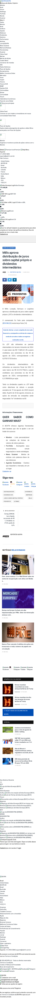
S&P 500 (13, 194)
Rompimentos (4, 71)
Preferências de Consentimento (10, 928)
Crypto (2, 80)
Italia (2, 176)
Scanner (2, 18)
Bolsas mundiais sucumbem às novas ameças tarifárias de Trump (24, 687)
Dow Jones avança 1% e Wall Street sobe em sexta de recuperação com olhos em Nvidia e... (18, 579)
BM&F (2, 86)
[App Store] (4, 945)
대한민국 (3, 182)
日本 (2, 180)
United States (5, 161)
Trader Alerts (4, 60)
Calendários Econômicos (8, 99)
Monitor (2, 5)
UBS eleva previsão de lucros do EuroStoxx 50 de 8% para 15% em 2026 (23, 761)
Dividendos (3, 35)
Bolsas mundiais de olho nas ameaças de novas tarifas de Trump (23, 699)
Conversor (3, 941)
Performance (4, 39)
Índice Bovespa (19, 185)
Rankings (3, 11)
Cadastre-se (4, 234)
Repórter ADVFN (15, 272)
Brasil (2, 165)
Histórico (3, 37)
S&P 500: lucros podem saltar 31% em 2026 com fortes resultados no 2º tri (23, 740)
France (3, 172)
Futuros (2, 82)
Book (1, 7)
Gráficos (2, 28)
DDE (1, 65)
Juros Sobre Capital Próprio (13, 498)
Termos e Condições (11, 956)
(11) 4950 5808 (5, 154)
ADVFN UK (4, 163)
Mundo (2, 16)
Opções (2, 31)
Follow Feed (3, 54)
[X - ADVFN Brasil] (14, 969)
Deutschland (5, 174)
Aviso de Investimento (7, 967)
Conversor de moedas (7, 63)
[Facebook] (24, 969)
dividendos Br (8, 495)
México (3, 178)
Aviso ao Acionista (9, 248)
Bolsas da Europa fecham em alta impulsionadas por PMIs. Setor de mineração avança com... (18, 612)
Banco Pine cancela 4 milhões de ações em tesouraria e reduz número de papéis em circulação (17, 646)
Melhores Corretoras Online (8, 924)
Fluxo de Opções (5, 69)
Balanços (3, 33)
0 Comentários (12, 275)
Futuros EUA (4, 84)
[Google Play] (4, 948)
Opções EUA (4, 88)
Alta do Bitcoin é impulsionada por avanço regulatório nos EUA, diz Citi (24, 750)
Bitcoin (11, 211)
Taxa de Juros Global (6, 101)
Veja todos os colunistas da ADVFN (16, 712)
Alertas (2, 56)
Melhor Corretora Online (7, 73)
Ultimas (16, 501)
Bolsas (2, 92)
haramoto (17, 692)
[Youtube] (3, 971)
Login (19, 848)
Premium (17, 150)
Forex (2, 77)
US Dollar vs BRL (20, 202)
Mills (30, 498)
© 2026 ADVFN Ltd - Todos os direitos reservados (15, 960)
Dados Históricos (5, 67)
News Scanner (4, 45)
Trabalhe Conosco (5, 911)
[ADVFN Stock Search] (0, 3)
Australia (3, 167)
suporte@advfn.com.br (7, 156)
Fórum (2, 9)
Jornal (2, 935)
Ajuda (2, 916)
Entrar (2, 150)
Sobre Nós (3, 909)
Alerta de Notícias (5, 48)
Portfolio (3, 14)
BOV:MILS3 (7, 323)
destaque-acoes (9, 491)
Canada (3, 169)
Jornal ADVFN (4, 43)
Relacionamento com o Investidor (10, 913)
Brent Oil (13, 219)
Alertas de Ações (5, 58)
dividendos (28, 491)
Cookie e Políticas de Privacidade (10, 965)
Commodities (4, 90)
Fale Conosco (4, 158)
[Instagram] (4, 969)
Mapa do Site (4, 918)
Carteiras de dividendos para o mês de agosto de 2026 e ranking (23, 730)
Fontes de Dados (5, 926)
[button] (9, 980)
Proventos (7, 501)
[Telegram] (31, 969)
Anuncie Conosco (5, 922)
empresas (29, 495)
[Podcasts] (10, 971)
